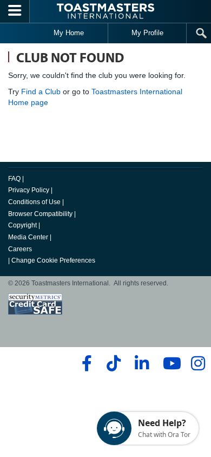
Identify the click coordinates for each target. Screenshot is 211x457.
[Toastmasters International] (105, 11)
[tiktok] (113, 363)
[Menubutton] (15, 11)
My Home (69, 33)
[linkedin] (141, 363)
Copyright (22, 225)
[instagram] (198, 363)
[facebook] (85, 363)
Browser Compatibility (40, 214)
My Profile (147, 33)
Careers (20, 249)
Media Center (28, 237)
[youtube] (169, 363)
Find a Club (41, 91)
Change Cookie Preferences (53, 260)
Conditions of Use (34, 202)
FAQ (14, 178)
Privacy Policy (28, 190)
